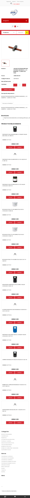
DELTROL (3, 471)
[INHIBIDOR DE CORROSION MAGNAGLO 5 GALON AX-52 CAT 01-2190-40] (15, 382)
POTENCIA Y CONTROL (6, 441)
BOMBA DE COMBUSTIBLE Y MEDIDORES (9, 448)
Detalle (10, 147)
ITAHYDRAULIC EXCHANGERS (7, 458)
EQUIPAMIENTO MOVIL (6, 449)
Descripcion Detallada (8, 103)
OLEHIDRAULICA (4, 436)
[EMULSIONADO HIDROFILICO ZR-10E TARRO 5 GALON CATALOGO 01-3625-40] (15, 282)
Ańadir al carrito (8, 89)
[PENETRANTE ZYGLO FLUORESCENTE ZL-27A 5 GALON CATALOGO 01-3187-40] (15, 182)
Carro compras (20, 1)
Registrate (9, 1)
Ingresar (14, 1)
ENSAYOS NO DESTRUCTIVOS (7, 443)
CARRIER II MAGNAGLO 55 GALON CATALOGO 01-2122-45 (14, 359)
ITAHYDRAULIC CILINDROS (6, 459)
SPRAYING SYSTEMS (5, 465)
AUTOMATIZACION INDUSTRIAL (8, 439)
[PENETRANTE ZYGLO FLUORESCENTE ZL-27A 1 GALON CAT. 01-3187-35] (15, 157)
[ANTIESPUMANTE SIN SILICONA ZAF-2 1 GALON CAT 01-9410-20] (15, 407)
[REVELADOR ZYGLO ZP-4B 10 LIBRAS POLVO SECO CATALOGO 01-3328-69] (15, 207)
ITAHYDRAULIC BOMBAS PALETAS (8, 463)
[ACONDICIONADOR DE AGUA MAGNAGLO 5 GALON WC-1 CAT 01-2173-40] (15, 307)
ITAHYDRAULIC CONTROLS (7, 456)
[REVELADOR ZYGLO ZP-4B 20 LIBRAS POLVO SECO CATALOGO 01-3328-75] (15, 232)
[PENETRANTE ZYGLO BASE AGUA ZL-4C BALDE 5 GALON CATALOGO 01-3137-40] (15, 332)
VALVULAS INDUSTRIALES (6, 444)
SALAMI (3, 468)
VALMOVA (3, 470)
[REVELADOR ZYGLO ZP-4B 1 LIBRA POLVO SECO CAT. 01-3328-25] (15, 257)
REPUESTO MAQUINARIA (6, 434)
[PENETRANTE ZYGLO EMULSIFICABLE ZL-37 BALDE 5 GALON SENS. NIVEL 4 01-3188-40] (15, 132)
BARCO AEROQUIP (5, 466)
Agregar (19, 147)
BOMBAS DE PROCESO (6, 446)
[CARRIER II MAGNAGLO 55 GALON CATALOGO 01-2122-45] (15, 357)
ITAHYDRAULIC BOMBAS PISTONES (8, 461)
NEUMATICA (4, 437)
